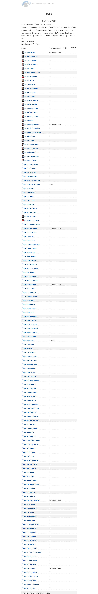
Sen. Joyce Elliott (29, 200)
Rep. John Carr (29, 120)
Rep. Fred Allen (29, 52)
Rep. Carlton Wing (29, 580)
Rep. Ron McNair (29, 424)
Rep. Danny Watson (30, 572)
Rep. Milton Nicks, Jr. (31, 444)
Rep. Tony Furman (29, 256)
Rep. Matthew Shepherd (31, 500)
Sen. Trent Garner (29, 260)
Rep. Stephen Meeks (30, 428)
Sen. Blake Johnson (30, 356)
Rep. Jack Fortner (29, 252)
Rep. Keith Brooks (30, 104)
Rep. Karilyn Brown (31, 108)
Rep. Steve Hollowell (30, 328)
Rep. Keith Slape (29, 504)
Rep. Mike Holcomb (30, 324)
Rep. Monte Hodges (30, 320)
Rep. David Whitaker (30, 576)
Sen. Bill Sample (29, 492)
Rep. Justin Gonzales (30, 280)
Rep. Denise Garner (30, 264)
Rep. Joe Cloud (29, 140)
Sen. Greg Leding (29, 368)
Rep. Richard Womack (31, 584)
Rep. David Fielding (30, 228)
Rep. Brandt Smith (29, 508)
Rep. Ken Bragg (29, 96)
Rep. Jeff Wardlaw (29, 564)
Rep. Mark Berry (29, 80)
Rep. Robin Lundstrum (31, 380)
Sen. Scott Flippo (29, 240)
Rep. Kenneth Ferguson (31, 224)
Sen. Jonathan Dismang (31, 184)
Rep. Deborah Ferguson (32, 220)
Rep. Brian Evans (30, 216)
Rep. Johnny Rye (29, 488)
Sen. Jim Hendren (29, 300)
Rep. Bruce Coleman (31, 148)
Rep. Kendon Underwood (32, 552)
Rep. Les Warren (29, 568)
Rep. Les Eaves (28, 196)
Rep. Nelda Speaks (29, 516)
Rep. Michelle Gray (30, 284)
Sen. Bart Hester (29, 304)
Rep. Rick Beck (29, 68)
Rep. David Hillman (30, 316)
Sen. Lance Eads (29, 192)
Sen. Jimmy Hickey (29, 308)
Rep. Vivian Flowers (30, 248)
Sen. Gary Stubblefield (31, 524)
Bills (53, 3)
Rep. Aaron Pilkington (31, 460)
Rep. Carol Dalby (29, 168)
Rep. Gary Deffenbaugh (31, 180)
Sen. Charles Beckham (32, 72)
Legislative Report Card (43, 3)
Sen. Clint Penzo (29, 452)
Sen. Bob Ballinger (30, 56)
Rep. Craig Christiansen (32, 132)
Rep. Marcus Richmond (31, 484)
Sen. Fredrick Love (29, 372)
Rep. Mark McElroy (30, 412)
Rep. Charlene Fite (29, 232)
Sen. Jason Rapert (29, 468)
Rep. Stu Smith (28, 512)
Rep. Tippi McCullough (31, 408)
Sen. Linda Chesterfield (32, 128)
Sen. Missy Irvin (29, 340)
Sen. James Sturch (29, 528)
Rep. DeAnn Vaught (30, 556)
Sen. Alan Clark (29, 136)
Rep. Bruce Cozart (30, 160)
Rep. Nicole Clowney (31, 144)
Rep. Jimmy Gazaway (30, 268)
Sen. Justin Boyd (30, 92)
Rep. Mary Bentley (30, 76)
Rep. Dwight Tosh (29, 544)
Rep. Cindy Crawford (30, 164)
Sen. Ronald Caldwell (31, 116)
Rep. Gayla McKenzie (30, 420)
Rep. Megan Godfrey (30, 276)
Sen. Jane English (29, 204)
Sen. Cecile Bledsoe (31, 88)
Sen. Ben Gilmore (29, 272)
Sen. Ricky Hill (28, 312)
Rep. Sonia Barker (30, 60)
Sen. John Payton (29, 448)
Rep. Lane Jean (28, 344)
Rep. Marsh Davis (29, 172)
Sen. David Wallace (30, 560)
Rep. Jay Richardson (30, 480)
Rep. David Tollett (29, 540)
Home (33, 3)
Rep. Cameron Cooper (31, 156)
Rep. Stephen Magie (30, 392)
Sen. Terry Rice (28, 476)
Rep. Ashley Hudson (30, 332)
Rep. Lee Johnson (29, 352)
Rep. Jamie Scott (29, 496)
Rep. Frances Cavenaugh (32, 124)
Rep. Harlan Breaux (31, 100)
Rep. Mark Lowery (29, 376)
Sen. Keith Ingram (29, 336)
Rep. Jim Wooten (29, 588)
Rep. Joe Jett (27, 348)
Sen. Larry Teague (29, 536)
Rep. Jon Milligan (29, 436)
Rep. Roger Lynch (29, 384)
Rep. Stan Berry (29, 84)
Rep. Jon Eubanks (29, 212)
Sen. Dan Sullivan (29, 532)
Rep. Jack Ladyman (30, 364)
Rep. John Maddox (29, 388)
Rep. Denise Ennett (30, 208)
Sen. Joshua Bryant (31, 112)
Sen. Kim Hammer (29, 292)
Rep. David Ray (28, 472)
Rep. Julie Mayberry (30, 396)
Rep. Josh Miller (29, 432)
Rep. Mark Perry (29, 456)
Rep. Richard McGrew (30, 416)
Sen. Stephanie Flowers (31, 244)
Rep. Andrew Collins (31, 152)
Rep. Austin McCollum (31, 404)
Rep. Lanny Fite (28, 236)
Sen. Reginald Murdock (31, 440)
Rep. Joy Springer (29, 520)
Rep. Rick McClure (29, 400)
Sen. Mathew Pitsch (30, 464)
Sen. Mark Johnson (30, 360)
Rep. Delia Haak (29, 288)
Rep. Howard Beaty (31, 64)
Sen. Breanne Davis (30, 176)
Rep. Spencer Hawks (30, 296)
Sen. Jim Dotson (29, 188)
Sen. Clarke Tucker (30, 548)
